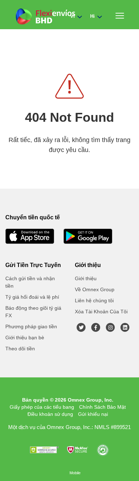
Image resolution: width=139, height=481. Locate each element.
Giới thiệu (86, 278)
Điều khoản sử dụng (50, 414)
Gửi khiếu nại (93, 414)
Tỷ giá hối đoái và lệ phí (32, 297)
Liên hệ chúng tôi (94, 300)
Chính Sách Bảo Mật (102, 407)
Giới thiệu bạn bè (24, 337)
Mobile (75, 473)
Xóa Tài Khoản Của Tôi (101, 311)
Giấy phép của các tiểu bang (42, 407)
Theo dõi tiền (20, 348)
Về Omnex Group (94, 289)
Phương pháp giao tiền (31, 326)
